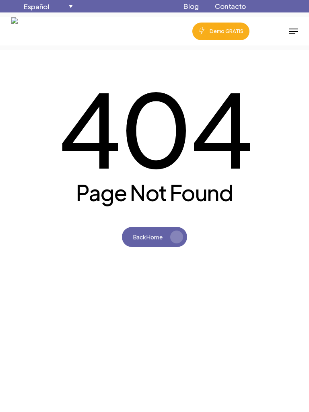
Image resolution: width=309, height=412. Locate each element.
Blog (191, 6)
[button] (48, 6)
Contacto (230, 6)
